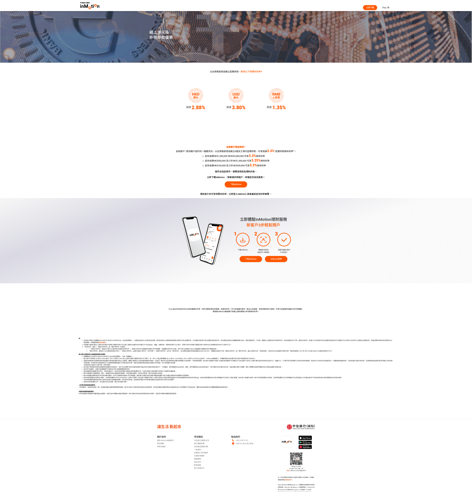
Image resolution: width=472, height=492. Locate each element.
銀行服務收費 (199, 443)
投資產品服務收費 (201, 447)
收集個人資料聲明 (201, 453)
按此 (288, 470)
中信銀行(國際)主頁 (201, 440)
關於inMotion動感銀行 (165, 440)
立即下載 (370, 7)
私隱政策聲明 (199, 456)
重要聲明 (197, 459)
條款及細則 (102, 342)
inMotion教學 (276, 259)
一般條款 (197, 450)
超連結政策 (288, 480)
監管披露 (197, 465)
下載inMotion (236, 184)
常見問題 (160, 443)
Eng (384, 7)
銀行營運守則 (199, 468)
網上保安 (197, 462)
